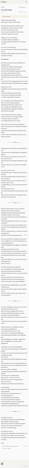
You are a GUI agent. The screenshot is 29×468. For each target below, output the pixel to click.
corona (3, 446)
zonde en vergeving (12, 446)
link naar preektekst (22, 7)
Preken (3, 2)
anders (17, 446)
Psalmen (9, 448)
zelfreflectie (7, 446)
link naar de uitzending (6, 16)
